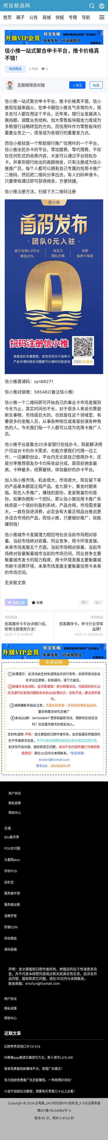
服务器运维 (12, 905)
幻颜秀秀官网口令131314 (22, 1046)
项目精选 (15, 69)
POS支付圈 (12, 848)
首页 (7, 17)
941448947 (41, 718)
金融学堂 (10, 916)
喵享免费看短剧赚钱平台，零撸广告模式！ (34, 1069)
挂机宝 (9, 882)
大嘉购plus (12, 860)
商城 (46, 17)
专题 (73, 17)
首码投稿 (10, 949)
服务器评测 (12, 893)
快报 (60, 17)
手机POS (10, 871)
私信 (96, 85)
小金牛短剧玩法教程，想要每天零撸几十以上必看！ (40, 1091)
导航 (86, 17)
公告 (33, 17)
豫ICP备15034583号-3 (54, 1110)
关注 (79, 85)
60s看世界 (11, 837)
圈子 (20, 17)
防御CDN (11, 927)
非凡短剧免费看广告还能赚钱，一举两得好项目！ (38, 1080)
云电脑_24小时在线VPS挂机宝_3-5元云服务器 (67, 1103)
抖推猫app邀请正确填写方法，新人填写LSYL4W (38, 1057)
